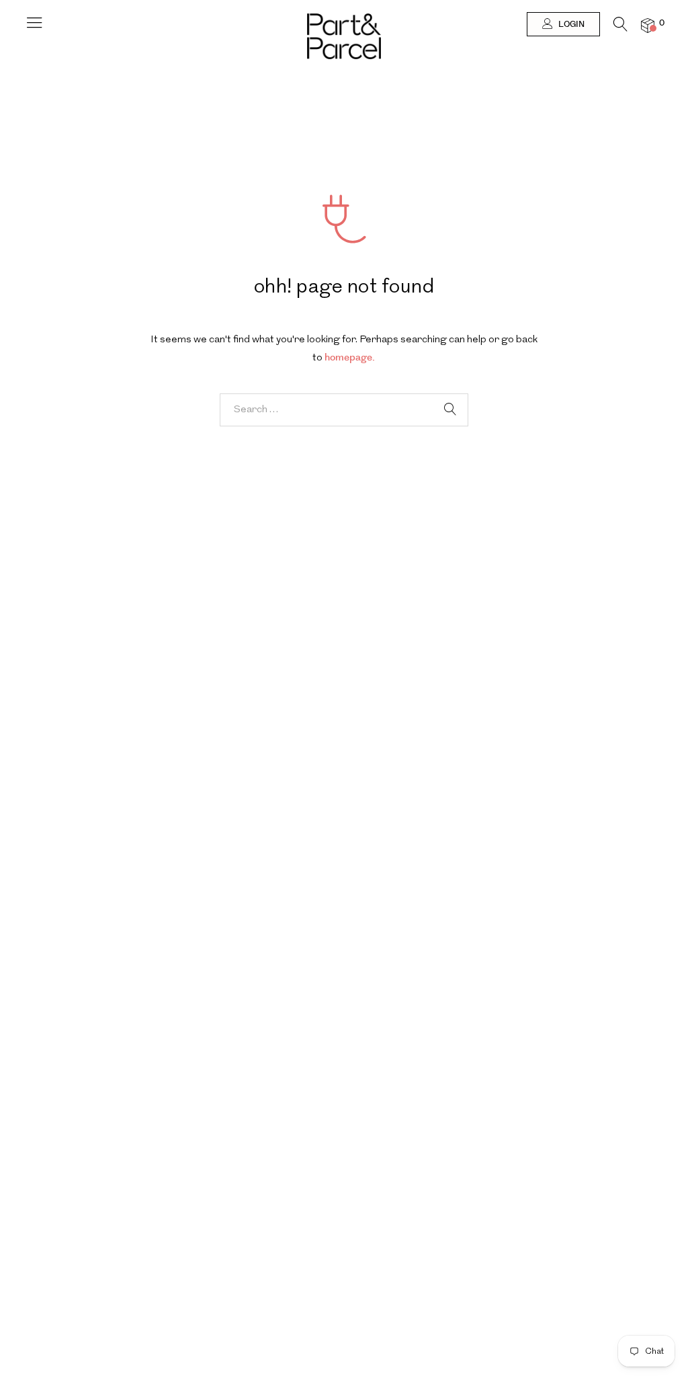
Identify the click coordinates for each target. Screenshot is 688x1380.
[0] (647, 25)
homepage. (350, 357)
